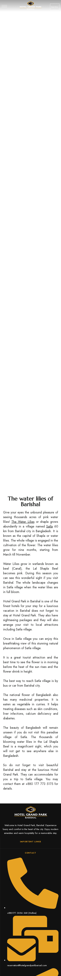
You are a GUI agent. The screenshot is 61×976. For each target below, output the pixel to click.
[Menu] (4, 6)
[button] (54, 7)
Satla (49, 526)
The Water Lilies (22, 522)
